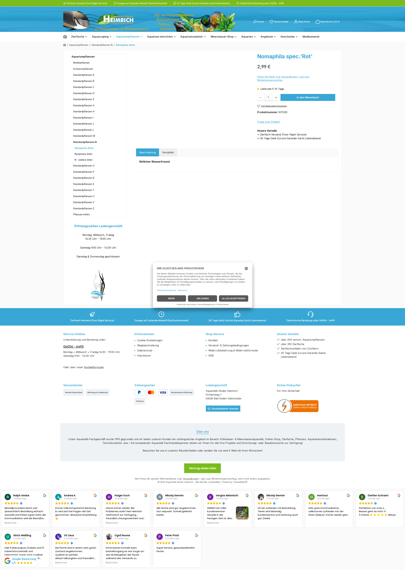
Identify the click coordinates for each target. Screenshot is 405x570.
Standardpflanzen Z (83, 208)
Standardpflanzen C (83, 87)
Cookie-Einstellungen (149, 340)
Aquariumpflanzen (83, 56)
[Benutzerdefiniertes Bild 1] (298, 406)
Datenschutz (144, 350)
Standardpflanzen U (83, 196)
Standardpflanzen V (83, 202)
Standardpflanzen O (83, 165)
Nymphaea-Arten (83, 154)
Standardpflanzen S (83, 184)
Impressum (144, 355)
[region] (195, 87)
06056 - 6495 (73, 346)
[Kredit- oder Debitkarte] (157, 392)
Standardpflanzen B (83, 81)
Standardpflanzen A (83, 74)
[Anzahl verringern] (260, 97)
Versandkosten (191, 478)
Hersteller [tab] (168, 152)
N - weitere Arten (84, 159)
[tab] (147, 152)
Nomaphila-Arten (84, 148)
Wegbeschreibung (148, 345)
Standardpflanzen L (83, 129)
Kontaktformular (94, 367)
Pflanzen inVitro (81, 214)
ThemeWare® (240, 482)
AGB (211, 355)
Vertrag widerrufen (202, 468)
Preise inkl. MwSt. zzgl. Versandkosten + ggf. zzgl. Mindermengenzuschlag (283, 78)
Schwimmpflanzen (83, 68)
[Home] (66, 36)
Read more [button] (10, 523)
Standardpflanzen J (83, 123)
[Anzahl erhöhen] (276, 97)
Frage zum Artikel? (268, 121)
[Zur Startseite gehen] (149, 21)
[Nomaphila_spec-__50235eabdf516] (195, 87)
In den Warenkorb (308, 97)
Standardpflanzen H (83, 111)
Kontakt (213, 340)
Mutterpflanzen (81, 62)
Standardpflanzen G (83, 105)
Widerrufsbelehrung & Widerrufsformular (233, 350)
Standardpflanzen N (85, 142)
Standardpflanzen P (83, 171)
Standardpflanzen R (83, 177)
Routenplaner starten (224, 408)
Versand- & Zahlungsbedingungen (228, 345)
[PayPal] (139, 392)
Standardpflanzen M (84, 135)
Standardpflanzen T (83, 190)
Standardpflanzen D (83, 93)
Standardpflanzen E (83, 99)
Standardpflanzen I (83, 117)
